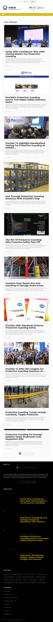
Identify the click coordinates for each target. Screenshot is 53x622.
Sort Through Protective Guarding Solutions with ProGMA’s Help (24, 197)
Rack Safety (42, 579)
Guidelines (7, 604)
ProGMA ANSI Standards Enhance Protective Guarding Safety (24, 326)
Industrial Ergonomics (42, 574)
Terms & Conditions (16, 620)
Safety (22, 431)
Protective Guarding (41, 577)
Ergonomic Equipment (9, 577)
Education (7, 594)
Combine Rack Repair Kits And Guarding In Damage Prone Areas (24, 284)
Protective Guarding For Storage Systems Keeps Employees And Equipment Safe (23, 436)
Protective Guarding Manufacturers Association (25, 582)
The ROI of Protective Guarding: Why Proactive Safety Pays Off (23, 241)
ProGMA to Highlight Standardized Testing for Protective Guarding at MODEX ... (25, 145)
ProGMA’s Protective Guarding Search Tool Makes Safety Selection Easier (25, 99)
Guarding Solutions (10, 94)
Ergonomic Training (8, 579)
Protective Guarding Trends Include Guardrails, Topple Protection (25, 413)
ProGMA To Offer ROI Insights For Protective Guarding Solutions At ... (25, 370)
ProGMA (18, 94)
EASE (21, 515)
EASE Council (18, 579)
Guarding (19, 577)
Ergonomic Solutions (29, 515)
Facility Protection (33, 579)
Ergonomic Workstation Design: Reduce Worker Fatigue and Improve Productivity (32, 558)
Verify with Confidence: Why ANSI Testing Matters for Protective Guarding (25, 54)
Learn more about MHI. (40, 477)
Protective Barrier (42, 582)
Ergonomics (32, 574)
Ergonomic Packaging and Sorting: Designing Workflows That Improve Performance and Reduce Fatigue (33, 522)
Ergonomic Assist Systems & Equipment (13, 574)
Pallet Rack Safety (8, 582)
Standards (12, 140)
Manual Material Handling (28, 577)
